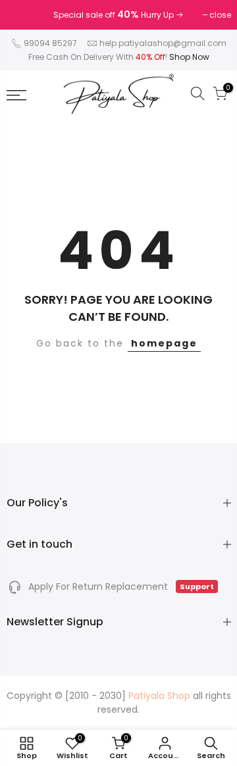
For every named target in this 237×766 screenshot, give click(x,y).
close (24, 14)
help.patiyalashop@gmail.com (162, 43)
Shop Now (189, 56)
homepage (164, 343)
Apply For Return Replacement (120, 586)
